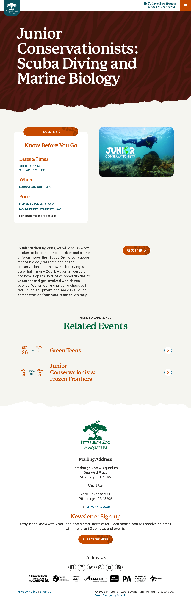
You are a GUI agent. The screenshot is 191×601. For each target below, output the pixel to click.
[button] (185, 5)
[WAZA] (61, 578)
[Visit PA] (134, 578)
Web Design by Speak (110, 595)
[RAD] (156, 578)
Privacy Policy (27, 591)
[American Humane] (114, 578)
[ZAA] (76, 578)
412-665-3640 (98, 507)
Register (49, 132)
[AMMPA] (95, 578)
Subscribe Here (96, 539)
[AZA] (39, 578)
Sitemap (45, 591)
